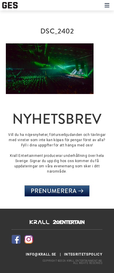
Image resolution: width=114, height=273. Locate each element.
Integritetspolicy (83, 254)
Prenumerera (54, 191)
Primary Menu (107, 5)
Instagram (28, 239)
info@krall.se (41, 254)
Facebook (16, 239)
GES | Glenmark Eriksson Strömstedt (12, 5)
